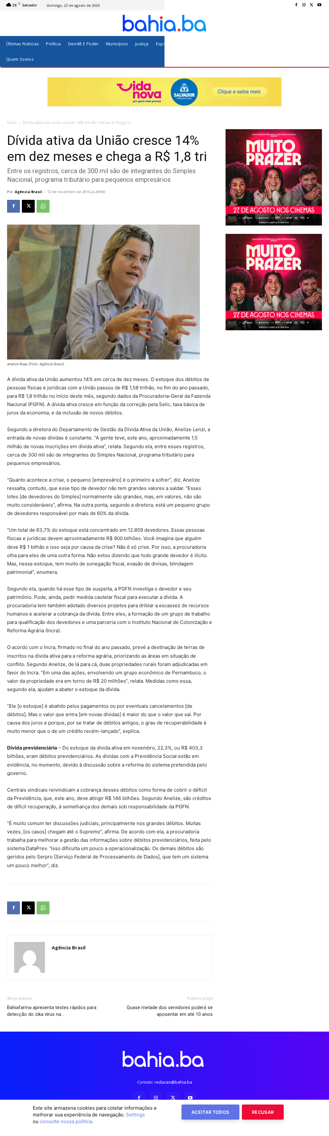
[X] (312, 5)
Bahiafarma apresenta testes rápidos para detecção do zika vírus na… (51, 1011)
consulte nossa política (66, 1121)
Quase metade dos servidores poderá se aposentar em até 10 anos (170, 1011)
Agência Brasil (28, 191)
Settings (135, 1115)
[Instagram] (304, 5)
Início (12, 122)
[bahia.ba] (164, 23)
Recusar (263, 1112)
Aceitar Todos (210, 1112)
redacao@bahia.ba (173, 1082)
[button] (315, 51)
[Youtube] (319, 5)
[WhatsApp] (43, 206)
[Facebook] (296, 5)
